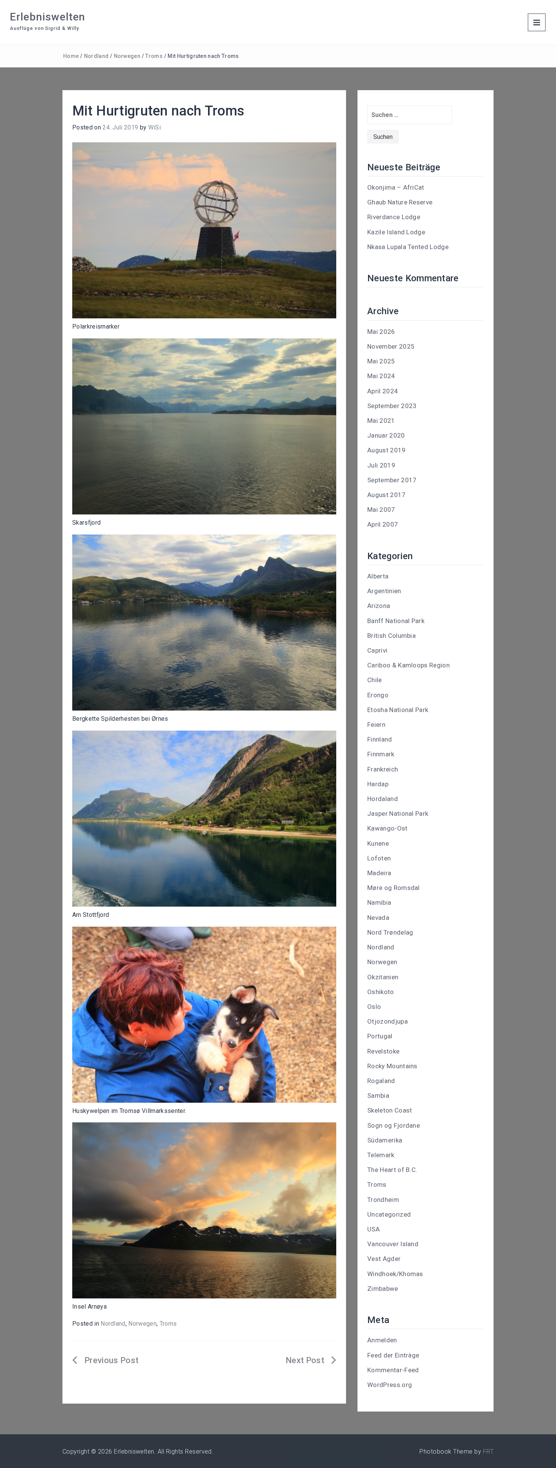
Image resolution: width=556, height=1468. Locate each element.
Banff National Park (395, 621)
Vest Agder (384, 1258)
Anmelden (382, 1340)
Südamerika (384, 1140)
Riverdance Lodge (393, 217)
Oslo (374, 1006)
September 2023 (391, 406)
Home (71, 56)
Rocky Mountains (392, 1066)
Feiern (376, 724)
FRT (488, 1451)
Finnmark (380, 754)
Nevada (378, 917)
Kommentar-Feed (393, 1370)
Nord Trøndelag (390, 932)
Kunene (378, 843)
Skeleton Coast (389, 1110)
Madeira (379, 873)
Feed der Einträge (393, 1355)
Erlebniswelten (47, 17)
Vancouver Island (392, 1244)
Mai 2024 (381, 376)
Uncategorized (389, 1214)
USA (373, 1229)
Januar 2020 (386, 435)
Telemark (380, 1155)
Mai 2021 (381, 420)
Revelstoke (383, 1051)
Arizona (378, 605)
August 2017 (386, 495)
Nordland (96, 56)
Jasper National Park (397, 813)
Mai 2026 (381, 331)
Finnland (379, 739)
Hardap (377, 784)
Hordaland (382, 799)
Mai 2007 (381, 509)
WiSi (154, 127)
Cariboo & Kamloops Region (408, 665)
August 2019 (386, 450)
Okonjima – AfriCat (395, 187)
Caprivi (377, 650)
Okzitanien (382, 977)
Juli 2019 (381, 465)
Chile (374, 680)
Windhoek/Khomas (395, 1274)
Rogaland (381, 1081)
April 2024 (382, 391)
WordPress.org (389, 1385)
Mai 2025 (381, 361)
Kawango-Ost (387, 828)
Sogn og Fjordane (393, 1125)
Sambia (378, 1095)
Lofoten (379, 858)
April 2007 (382, 524)
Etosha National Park (397, 710)
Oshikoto (380, 992)
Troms (154, 56)
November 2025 (391, 346)
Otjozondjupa (387, 1021)
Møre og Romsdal (393, 887)
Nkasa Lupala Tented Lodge (408, 247)
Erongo (377, 695)
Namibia (379, 902)
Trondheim (383, 1199)
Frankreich (382, 769)
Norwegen (127, 56)
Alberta (377, 576)
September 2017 (391, 480)
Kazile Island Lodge (396, 232)
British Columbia (391, 635)
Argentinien (384, 591)
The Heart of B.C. (392, 1169)
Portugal (380, 1036)
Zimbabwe (382, 1288)
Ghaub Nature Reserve (399, 202)
